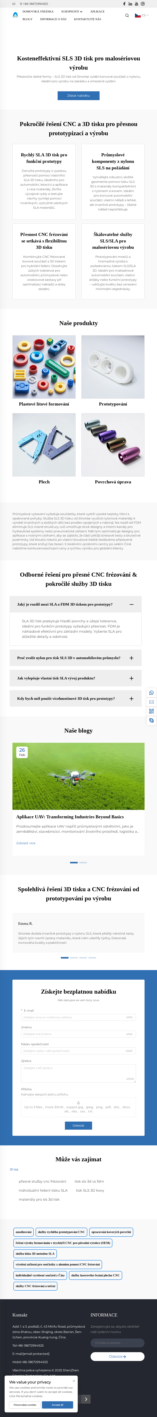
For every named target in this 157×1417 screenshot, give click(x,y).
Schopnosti (70, 11)
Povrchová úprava (113, 481)
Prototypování (113, 403)
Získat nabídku (78, 95)
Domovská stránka (38, 11)
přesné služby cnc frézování (42, 1181)
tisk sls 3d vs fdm (89, 1181)
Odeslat (78, 1125)
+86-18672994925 (35, 4)
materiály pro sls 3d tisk (39, 1199)
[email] (151, 702)
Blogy (28, 19)
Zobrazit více (25, 843)
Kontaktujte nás (87, 19)
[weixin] (151, 711)
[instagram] (143, 4)
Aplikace (97, 11)
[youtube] (136, 4)
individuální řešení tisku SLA (43, 1190)
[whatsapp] (151, 692)
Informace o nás (53, 19)
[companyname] (15, 15)
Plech (44, 481)
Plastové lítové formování (44, 403)
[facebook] (124, 4)
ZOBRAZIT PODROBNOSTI (44, 367)
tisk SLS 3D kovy (90, 1190)
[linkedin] (130, 4)
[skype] (151, 720)
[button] (74, 862)
